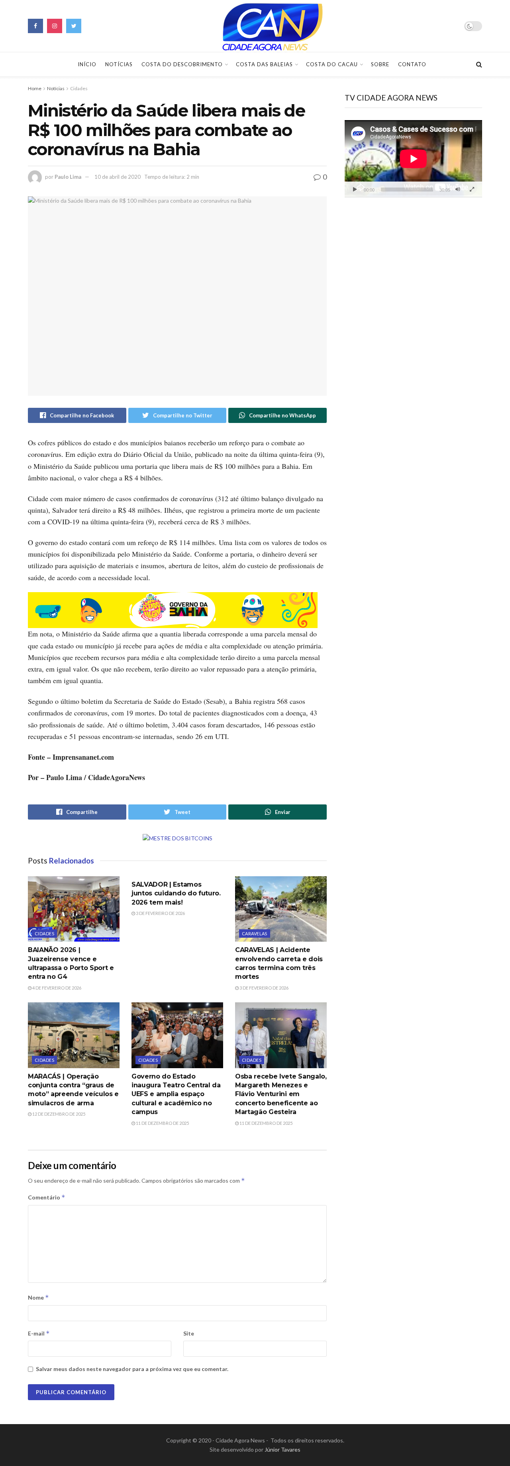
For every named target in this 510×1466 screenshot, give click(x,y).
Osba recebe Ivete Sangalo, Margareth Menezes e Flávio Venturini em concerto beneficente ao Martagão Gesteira (281, 1094)
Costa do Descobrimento (182, 64)
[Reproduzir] (355, 190)
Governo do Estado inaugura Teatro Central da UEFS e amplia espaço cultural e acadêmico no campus (176, 1094)
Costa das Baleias (264, 64)
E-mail (39, 1333)
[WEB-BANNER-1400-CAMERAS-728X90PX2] (173, 609)
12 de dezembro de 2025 (58, 1113)
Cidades (79, 88)
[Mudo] (458, 190)
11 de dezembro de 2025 (162, 1123)
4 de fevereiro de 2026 (56, 987)
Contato (412, 64)
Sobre (380, 64)
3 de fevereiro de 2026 (160, 913)
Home (34, 88)
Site (188, 1333)
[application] (413, 159)
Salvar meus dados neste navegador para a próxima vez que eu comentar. (132, 1368)
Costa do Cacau (332, 64)
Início (87, 64)
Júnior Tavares (282, 1449)
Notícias (119, 64)
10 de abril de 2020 (117, 177)
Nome (38, 1297)
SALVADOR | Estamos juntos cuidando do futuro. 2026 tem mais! (176, 893)
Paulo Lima (68, 177)
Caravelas (254, 933)
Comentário (46, 1197)
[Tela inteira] (472, 190)
